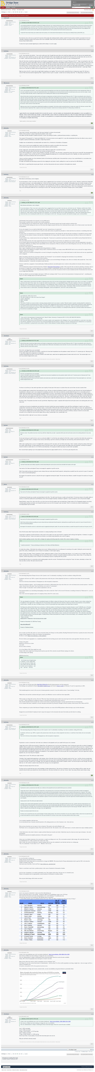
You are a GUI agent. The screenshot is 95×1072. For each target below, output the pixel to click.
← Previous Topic (77, 1051)
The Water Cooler (20, 9)
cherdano (6, 335)
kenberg (6, 51)
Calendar (13, 7)
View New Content (88, 9)
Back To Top (4, 1069)
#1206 (92, 197)
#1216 (92, 780)
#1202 (92, 51)
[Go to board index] (10, 3)
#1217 (92, 854)
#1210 (92, 457)
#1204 (92, 128)
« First (9, 12)
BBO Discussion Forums (6, 9)
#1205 (92, 174)
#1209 (92, 425)
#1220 (92, 1014)
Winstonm (6, 83)
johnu (5, 484)
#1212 (92, 511)
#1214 (92, 680)
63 (21, 12)
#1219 (92, 950)
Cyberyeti (6, 18)
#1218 (92, 888)
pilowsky (6, 128)
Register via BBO (77, 5)
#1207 (92, 335)
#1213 (92, 571)
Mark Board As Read (23, 1069)
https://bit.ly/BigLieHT (25, 624)
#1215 (92, 722)
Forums (3, 7)
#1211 (92, 484)
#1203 (92, 83)
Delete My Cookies (15, 1069)
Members (8, 7)
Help (92, 5)
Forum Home (9, 1069)
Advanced (94, 7)
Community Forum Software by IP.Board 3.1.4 (85, 1069)
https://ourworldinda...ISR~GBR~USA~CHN (59, 954)
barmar (6, 425)
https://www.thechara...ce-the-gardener (37, 635)
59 (13, 12)
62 (19, 12)
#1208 (92, 366)
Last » (26, 12)
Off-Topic (14, 9)
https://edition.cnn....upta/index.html (47, 864)
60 (15, 12)
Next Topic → (91, 1051)
